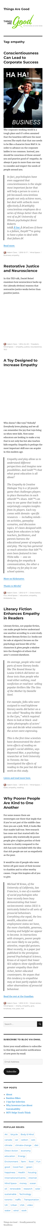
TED (5, 349)
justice (27, 347)
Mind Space (35, 252)
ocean (33, 1183)
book (6, 787)
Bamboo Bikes (13, 1098)
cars (33, 1140)
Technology (25, 1194)
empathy (15, 255)
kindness (7, 1009)
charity (18, 1006)
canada (8, 1140)
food (31, 1161)
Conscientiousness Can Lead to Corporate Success (21, 57)
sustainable (10, 1194)
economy (26, 1150)
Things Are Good (16, 9)
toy (14, 598)
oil (6, 1189)
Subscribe (11, 1071)
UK (6, 1205)
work (24, 1210)
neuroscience (36, 347)
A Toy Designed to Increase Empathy (20, 362)
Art (6, 1134)
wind (16, 1210)
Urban (14, 1205)
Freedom (35, 344)
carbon (24, 1140)
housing (32, 1172)
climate (8, 1145)
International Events (15, 1178)
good (7, 1167)
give (32, 1006)
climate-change (23, 1145)
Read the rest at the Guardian (18, 996)
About (9, 1094)
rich (22, 1009)
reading (20, 787)
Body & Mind (27, 1134)
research (28, 1189)
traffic (18, 1199)
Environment (11, 1161)
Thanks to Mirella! (12, 586)
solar (37, 1189)
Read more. (9, 245)
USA (22, 1205)
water (7, 1210)
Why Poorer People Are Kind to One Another (22, 803)
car (16, 1140)
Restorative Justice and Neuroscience (21, 268)
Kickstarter (8, 598)
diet (36, 1145)
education (24, 595)
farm (23, 1161)
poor (18, 1009)
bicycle (14, 1134)
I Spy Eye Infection (15, 1101)
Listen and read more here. (17, 778)
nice (13, 1009)
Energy (21, 1156)
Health (21, 1172)
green (29, 1167)
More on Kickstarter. (14, 578)
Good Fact (18, 1167)
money (23, 1183)
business (7, 255)
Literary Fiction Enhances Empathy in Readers (22, 613)
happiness (10, 1172)
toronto (8, 1199)
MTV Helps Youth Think (18, 1112)
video (30, 1205)
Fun (5, 595)
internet (32, 1178)
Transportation (31, 1199)
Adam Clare (12, 252)
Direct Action (35, 593)
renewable (15, 1189)
